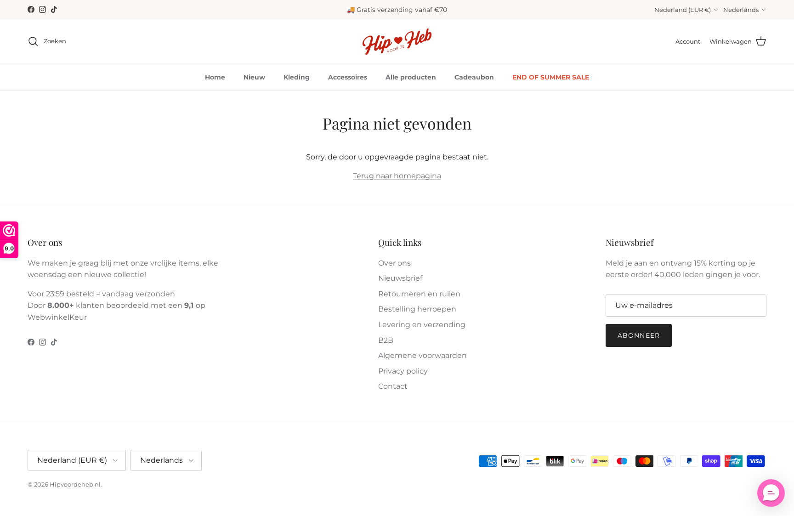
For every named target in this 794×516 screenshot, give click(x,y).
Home (215, 77)
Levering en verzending (421, 324)
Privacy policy (403, 371)
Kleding (297, 77)
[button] (771, 493)
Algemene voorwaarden (422, 355)
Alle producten (411, 77)
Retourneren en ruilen (419, 293)
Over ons (394, 263)
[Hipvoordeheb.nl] (397, 41)
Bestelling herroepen (417, 309)
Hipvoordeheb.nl (75, 484)
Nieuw (254, 77)
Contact (393, 386)
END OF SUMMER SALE (550, 77)
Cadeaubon (474, 77)
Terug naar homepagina (397, 175)
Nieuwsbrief (400, 278)
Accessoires (347, 77)
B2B (385, 340)
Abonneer (639, 335)
